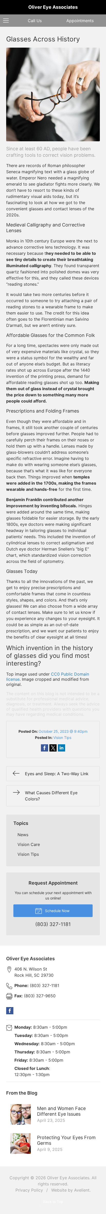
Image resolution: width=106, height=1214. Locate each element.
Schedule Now (56, 911)
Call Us (35, 20)
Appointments (80, 20)
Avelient (82, 1190)
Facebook (9, 1010)
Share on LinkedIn (61, 748)
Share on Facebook (44, 748)
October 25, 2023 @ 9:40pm (63, 731)
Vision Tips (62, 737)
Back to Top (53, 1202)
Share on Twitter (53, 748)
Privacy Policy (29, 1190)
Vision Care (28, 844)
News (22, 834)
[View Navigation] (7, 20)
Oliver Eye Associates (68, 1177)
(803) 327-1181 (36, 985)
